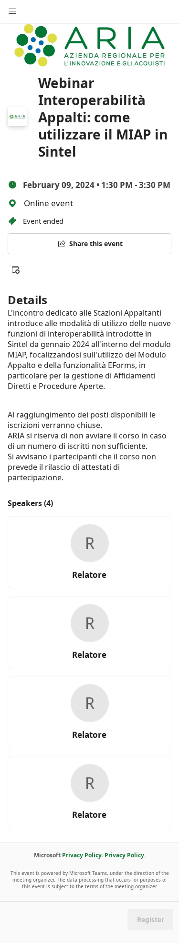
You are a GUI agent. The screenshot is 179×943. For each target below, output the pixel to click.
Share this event (96, 243)
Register (150, 919)
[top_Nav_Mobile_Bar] (12, 11)
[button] (15, 269)
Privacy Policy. (82, 855)
